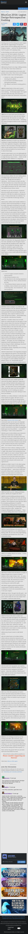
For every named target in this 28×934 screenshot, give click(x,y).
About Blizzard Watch (7, 916)
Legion (15, 761)
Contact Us (16, 916)
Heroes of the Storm (13, 420)
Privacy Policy (11, 918)
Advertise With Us (20, 918)
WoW (7, 11)
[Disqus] (14, 794)
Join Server (21, 862)
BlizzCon (3, 11)
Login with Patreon (23, 8)
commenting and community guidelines (13, 771)
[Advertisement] (14, 823)
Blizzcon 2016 (10, 761)
